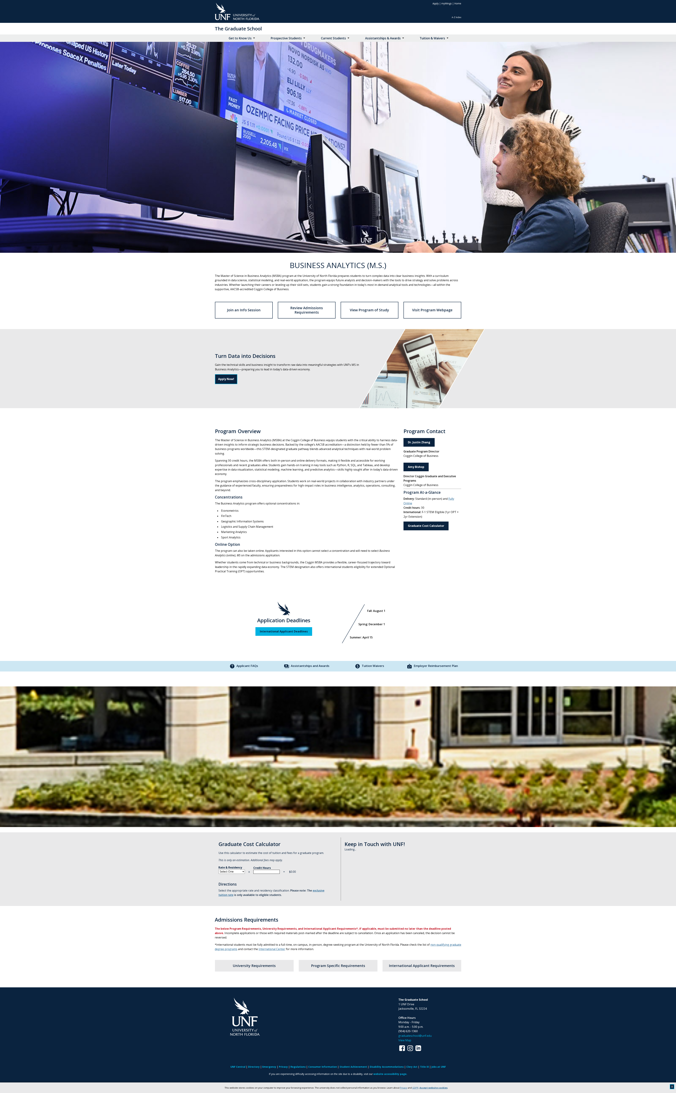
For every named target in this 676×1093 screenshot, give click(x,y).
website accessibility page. (390, 1074)
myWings (446, 3)
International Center (272, 949)
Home (457, 3)
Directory (254, 1066)
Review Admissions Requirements (306, 310)
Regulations (298, 1066)
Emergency (269, 1066)
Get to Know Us (240, 38)
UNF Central (237, 1066)
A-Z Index (456, 17)
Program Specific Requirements (338, 965)
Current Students (333, 38)
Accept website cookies (433, 1087)
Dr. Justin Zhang (419, 442)
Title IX (424, 1066)
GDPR (415, 1087)
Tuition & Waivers (432, 38)
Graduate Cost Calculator (426, 526)
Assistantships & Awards (383, 38)
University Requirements (254, 965)
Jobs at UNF (438, 1066)
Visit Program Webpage (432, 310)
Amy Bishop (416, 467)
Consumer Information (322, 1066)
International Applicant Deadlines (284, 631)
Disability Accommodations (387, 1066)
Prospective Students (286, 38)
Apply (436, 3)
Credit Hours (262, 868)
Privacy (403, 1087)
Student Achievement (353, 1066)
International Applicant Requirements (422, 965)
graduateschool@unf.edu (415, 1036)
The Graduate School (238, 28)
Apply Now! (226, 379)
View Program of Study (369, 310)
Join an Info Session (244, 310)
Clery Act (411, 1066)
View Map (404, 1040)
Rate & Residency (230, 867)
